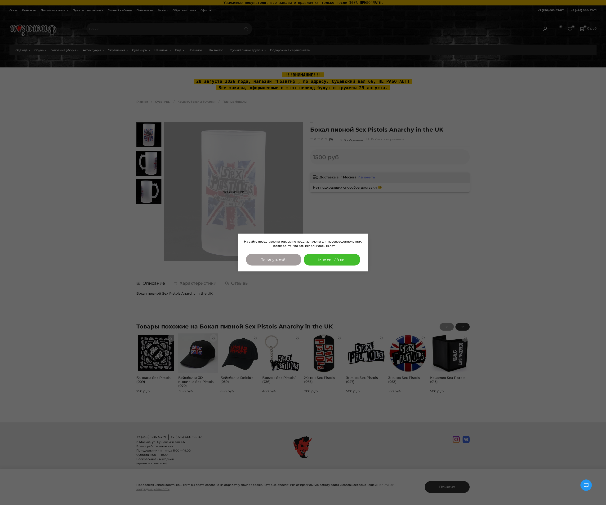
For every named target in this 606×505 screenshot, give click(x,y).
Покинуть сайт (273, 259)
